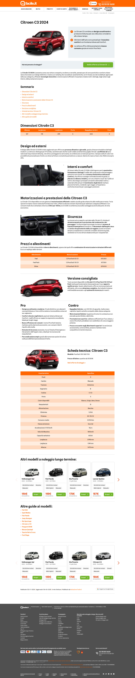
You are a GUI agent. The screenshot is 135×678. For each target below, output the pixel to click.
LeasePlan (60, 623)
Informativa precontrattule (74, 674)
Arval (59, 618)
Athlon (60, 631)
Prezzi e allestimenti (29, 105)
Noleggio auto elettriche (45, 622)
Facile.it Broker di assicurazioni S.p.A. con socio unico (59, 660)
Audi (78, 618)
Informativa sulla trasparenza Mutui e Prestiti (91, 674)
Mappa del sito (24, 640)
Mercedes (79, 627)
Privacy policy (40, 674)
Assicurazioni (26, 9)
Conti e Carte (62, 9)
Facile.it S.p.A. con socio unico (86, 667)
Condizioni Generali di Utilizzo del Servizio (27, 674)
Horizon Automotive (63, 638)
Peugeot (79, 630)
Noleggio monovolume (45, 623)
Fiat (78, 623)
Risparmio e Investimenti (73, 9)
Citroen (79, 621)
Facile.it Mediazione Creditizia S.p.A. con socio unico (72, 664)
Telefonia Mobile (24, 627)
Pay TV (22, 629)
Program (60, 636)
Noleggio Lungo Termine (26, 631)
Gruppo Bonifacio (63, 634)
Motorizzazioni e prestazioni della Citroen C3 (37, 100)
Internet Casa (23, 622)
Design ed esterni (28, 94)
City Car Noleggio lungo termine (47, 618)
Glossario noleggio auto (102, 620)
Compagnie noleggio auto (65, 627)
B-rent (60, 625)
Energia (85, 9)
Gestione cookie (55, 674)
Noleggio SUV (42, 620)
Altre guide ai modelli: (29, 117)
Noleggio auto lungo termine (108, 9)
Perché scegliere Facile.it (26, 636)
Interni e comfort (28, 97)
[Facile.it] (28, 5)
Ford (78, 625)
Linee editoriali (103, 13)
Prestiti (50, 9)
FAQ (88, 13)
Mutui (38, 9)
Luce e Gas (23, 623)
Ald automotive (62, 616)
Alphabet (60, 629)
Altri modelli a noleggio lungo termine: (35, 114)
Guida (84, 13)
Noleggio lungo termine (45, 616)
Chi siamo (23, 634)
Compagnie (111, 13)
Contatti (22, 638)
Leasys (60, 622)
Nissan (78, 628)
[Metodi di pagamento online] (36, 652)
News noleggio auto (101, 618)
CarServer (60, 632)
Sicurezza (25, 103)
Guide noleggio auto (101, 616)
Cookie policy (47, 674)
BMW (78, 619)
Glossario (96, 13)
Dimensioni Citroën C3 (29, 92)
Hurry (59, 620)
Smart (78, 632)
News (91, 13)
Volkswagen (80, 634)
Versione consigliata (29, 108)
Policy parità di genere (64, 674)
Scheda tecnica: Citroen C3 (31, 111)
